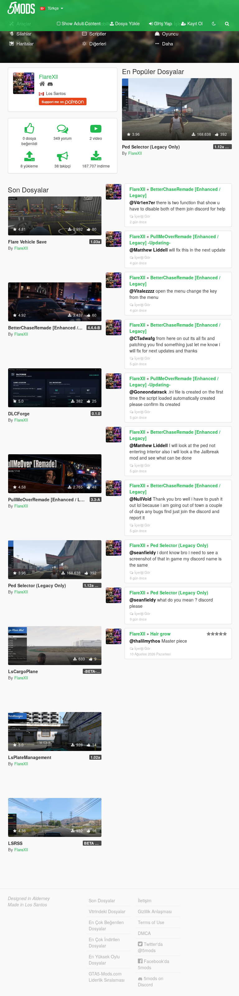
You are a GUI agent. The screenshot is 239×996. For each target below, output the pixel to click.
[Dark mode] (213, 23)
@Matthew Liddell (148, 250)
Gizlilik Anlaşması (155, 911)
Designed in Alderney (29, 898)
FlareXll (48, 76)
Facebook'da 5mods (153, 964)
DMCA (144, 933)
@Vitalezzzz (141, 291)
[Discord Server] (50, 83)
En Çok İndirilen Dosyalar (104, 942)
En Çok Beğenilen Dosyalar (106, 925)
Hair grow (160, 633)
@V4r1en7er (142, 202)
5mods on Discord (150, 981)
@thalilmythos (144, 641)
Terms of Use (151, 922)
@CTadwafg (142, 338)
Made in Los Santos (27, 904)
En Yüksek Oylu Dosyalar (104, 959)
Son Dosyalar (102, 900)
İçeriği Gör (142, 216)
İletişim (145, 900)
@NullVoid (140, 499)
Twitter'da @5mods (150, 947)
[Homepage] (42, 83)
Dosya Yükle (127, 23)
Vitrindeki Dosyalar (107, 911)
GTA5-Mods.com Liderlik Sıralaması (106, 976)
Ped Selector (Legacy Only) (179, 545)
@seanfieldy (142, 552)
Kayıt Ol (194, 23)
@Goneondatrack (148, 392)
